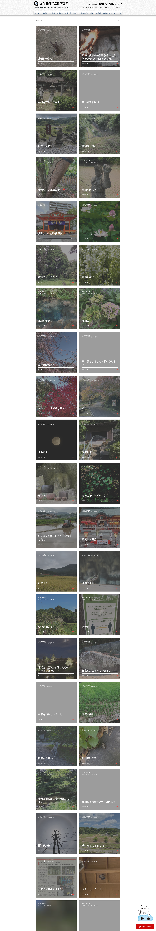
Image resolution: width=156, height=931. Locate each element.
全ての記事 (39, 20)
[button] (118, 21)
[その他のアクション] (73, 30)
